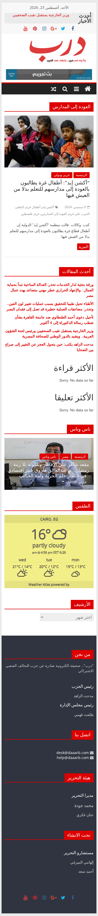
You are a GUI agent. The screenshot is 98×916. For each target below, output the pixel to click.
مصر (65, 456)
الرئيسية (81, 175)
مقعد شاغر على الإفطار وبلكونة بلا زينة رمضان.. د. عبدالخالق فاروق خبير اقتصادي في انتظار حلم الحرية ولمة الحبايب (48, 470)
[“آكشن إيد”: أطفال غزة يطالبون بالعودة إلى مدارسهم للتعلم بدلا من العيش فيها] (49, 119)
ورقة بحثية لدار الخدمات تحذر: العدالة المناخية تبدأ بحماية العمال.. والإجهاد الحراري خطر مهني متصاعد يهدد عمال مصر (50, 290)
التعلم (20, 207)
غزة (36, 214)
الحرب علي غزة (79, 214)
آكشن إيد (48, 207)
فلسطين (26, 214)
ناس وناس (49, 456)
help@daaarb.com (73, 757)
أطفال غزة (33, 207)
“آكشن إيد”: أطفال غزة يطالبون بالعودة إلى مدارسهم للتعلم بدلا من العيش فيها (52, 189)
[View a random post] (53, 88)
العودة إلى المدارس (54, 214)
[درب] (88, 88)
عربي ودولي (62, 175)
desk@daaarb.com (73, 752)
